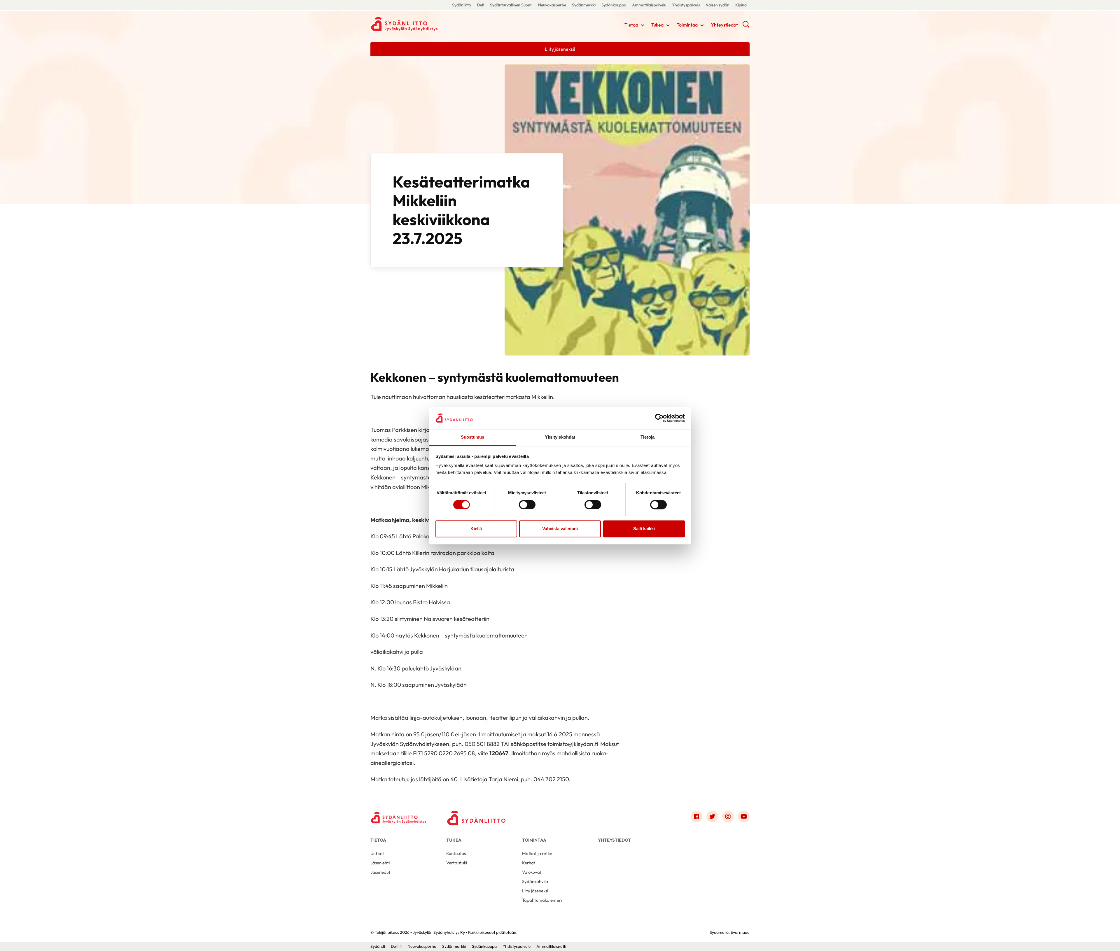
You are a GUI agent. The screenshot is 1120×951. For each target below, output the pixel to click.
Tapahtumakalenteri (542, 900)
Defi (480, 5)
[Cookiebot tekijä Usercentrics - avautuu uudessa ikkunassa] (659, 418)
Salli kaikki (644, 528)
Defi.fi (396, 946)
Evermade (740, 932)
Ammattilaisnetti (551, 946)
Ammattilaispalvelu (649, 5)
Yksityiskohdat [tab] (560, 437)
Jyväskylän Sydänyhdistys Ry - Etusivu (417, 24)
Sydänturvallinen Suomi (511, 5)
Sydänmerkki (584, 5)
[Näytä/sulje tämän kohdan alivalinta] (642, 25)
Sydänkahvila (535, 881)
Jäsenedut (380, 872)
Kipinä (741, 5)
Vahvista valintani (560, 528)
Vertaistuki (456, 863)
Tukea (657, 25)
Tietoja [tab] (647, 437)
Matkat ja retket (538, 853)
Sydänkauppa (613, 5)
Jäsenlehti (380, 863)
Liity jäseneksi (535, 891)
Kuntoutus (456, 853)
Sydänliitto (461, 5)
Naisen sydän (717, 5)
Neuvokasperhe (552, 5)
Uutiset (377, 853)
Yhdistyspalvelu (686, 5)
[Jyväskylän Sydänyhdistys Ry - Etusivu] (399, 818)
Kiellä (476, 528)
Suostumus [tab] (472, 437)
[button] (746, 26)
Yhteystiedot (724, 25)
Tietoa (631, 25)
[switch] (527, 504)
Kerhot (528, 863)
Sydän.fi (377, 946)
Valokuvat (532, 872)
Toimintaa (687, 25)
